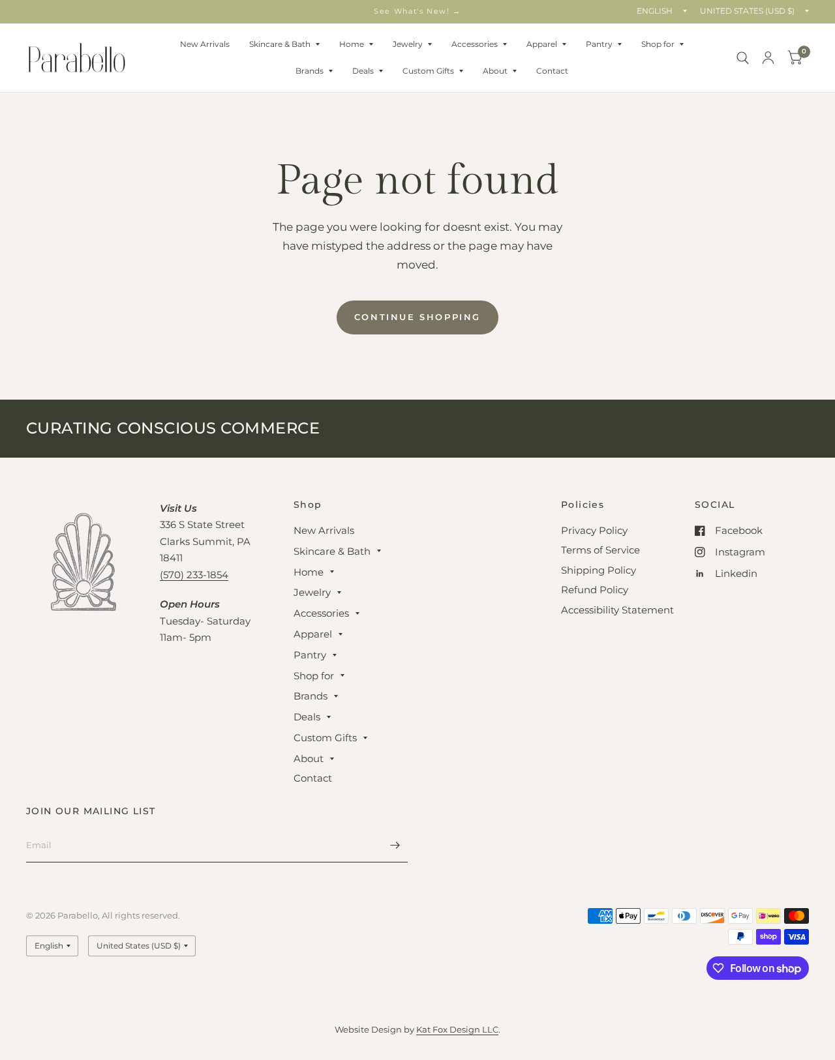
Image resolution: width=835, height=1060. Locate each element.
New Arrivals (205, 44)
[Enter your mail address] (395, 845)
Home (351, 44)
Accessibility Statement (617, 610)
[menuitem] (204, 44)
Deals (363, 71)
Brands (310, 71)
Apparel (541, 44)
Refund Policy (594, 589)
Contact (552, 71)
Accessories (474, 44)
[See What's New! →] (417, 11)
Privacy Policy (594, 530)
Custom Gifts (428, 71)
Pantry (599, 44)
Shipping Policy (598, 570)
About (495, 71)
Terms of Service (600, 550)
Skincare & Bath (280, 44)
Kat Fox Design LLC (457, 1029)
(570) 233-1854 (194, 574)
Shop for (658, 44)
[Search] (742, 57)
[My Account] (768, 57)
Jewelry (408, 44)
